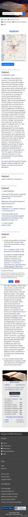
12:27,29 (16, 263)
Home (5, 19)
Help (4, 24)
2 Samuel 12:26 (13, 249)
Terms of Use (5, 474)
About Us (4, 468)
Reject (17, 281)
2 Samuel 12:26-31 (18, 209)
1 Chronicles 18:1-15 (13, 151)
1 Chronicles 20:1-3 (8, 211)
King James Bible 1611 (8, 491)
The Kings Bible (5, 488)
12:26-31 (18, 132)
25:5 (8, 158)
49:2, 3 (11, 156)
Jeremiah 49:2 (9, 251)
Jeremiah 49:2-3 (7, 218)
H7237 (7, 422)
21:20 (4, 158)
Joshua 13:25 (6, 198)
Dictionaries (7, 22)
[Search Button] (24, 13)
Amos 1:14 (14, 220)
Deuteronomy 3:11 (8, 203)
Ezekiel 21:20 (17, 218)
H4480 (7, 420)
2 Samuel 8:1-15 (11, 149)
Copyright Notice (6, 479)
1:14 (18, 154)
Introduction (14, 19)
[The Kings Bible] (7, 508)
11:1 (12, 132)
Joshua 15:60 (6, 163)
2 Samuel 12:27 (13, 124)
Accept (11, 281)
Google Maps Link (8, 64)
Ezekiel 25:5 (6, 220)
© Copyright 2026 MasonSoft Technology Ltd (14, 513)
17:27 (21, 249)
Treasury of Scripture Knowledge (11, 502)
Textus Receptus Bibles (8, 499)
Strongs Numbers (20, 22)
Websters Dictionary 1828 (9, 496)
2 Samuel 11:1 (6, 209)
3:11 (6, 249)
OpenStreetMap (16, 60)
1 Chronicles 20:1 (12, 264)
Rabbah (7, 385)
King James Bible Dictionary (9, 494)
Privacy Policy (5, 477)
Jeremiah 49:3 (20, 265)
